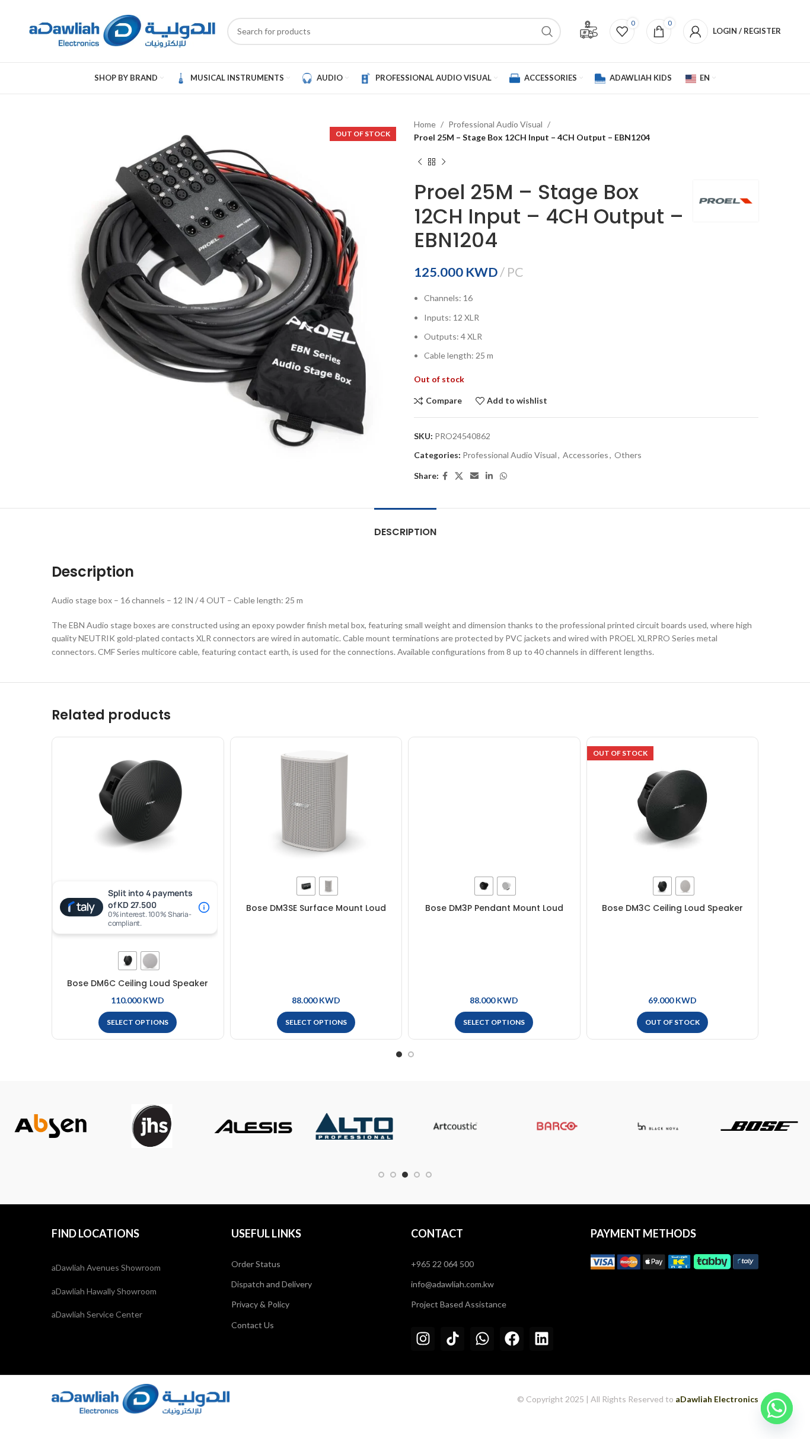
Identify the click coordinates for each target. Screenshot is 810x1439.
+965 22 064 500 (442, 1264)
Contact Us (252, 1325)
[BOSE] (759, 1126)
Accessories (585, 455)
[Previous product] (420, 162)
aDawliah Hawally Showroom (104, 1291)
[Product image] (138, 802)
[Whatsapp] (482, 1339)
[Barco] (557, 1126)
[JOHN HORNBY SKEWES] (152, 1126)
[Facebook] (512, 1339)
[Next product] (443, 162)
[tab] (405, 526)
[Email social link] (474, 476)
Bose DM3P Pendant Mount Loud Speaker (494, 914)
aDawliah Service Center (97, 1314)
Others (628, 455)
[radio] (127, 961)
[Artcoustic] (455, 1126)
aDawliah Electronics (716, 1399)
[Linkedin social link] (489, 476)
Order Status (255, 1264)
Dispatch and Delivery (271, 1284)
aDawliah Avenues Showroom (106, 1267)
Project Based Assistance (458, 1304)
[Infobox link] (589, 31)
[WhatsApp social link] (503, 476)
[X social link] (459, 476)
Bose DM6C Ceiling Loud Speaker (137, 983)
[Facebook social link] (445, 476)
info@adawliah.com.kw (452, 1284)
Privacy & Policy (260, 1304)
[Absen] (50, 1126)
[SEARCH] (547, 31)
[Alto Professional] (354, 1126)
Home (425, 124)
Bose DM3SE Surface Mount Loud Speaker (316, 914)
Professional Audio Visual (495, 124)
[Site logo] (122, 30)
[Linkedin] (541, 1339)
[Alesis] (253, 1126)
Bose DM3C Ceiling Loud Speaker (672, 908)
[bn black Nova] (658, 1126)
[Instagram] (423, 1339)
